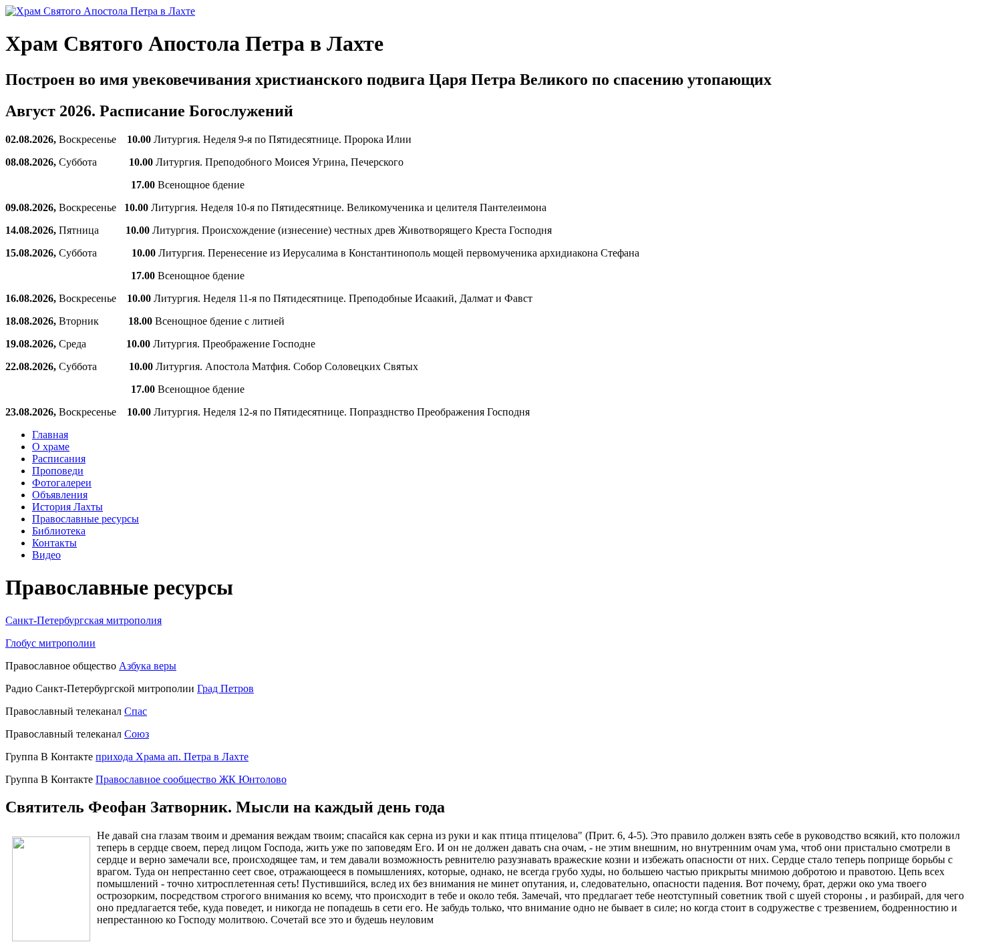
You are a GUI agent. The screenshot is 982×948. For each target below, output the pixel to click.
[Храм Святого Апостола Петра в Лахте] (100, 11)
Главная (50, 434)
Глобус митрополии (50, 643)
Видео (46, 555)
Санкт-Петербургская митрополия (83, 620)
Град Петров (225, 688)
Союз (136, 734)
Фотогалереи (62, 482)
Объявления (60, 494)
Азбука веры (147, 665)
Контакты (54, 542)
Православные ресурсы (85, 518)
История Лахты (67, 506)
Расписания (59, 458)
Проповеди (58, 470)
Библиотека (59, 530)
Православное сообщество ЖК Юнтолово (191, 779)
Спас (135, 711)
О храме (50, 446)
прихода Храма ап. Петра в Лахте (172, 756)
